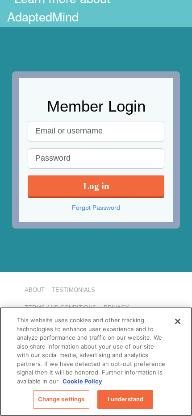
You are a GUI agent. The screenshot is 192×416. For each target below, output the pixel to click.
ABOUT (35, 290)
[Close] (178, 321)
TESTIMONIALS (73, 290)
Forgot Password (96, 207)
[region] (96, 361)
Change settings (61, 399)
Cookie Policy (82, 381)
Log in (96, 186)
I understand (126, 399)
